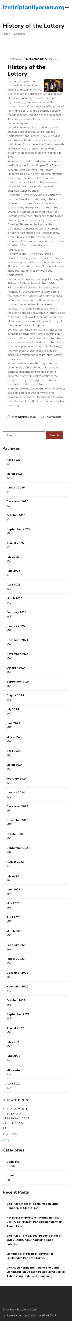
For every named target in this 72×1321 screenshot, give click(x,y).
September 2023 (18, 848)
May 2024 (13, 737)
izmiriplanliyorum (25, 416)
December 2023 (17, 806)
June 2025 (13, 570)
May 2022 (13, 1069)
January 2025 (15, 626)
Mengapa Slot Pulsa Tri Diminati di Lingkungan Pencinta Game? (29, 1256)
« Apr (6, 1140)
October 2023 (16, 834)
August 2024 (15, 695)
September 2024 (18, 681)
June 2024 (13, 723)
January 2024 (15, 792)
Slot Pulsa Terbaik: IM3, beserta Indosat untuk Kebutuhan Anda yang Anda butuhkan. (34, 1240)
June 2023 (13, 889)
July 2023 (12, 875)
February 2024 (16, 778)
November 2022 (17, 986)
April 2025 (13, 584)
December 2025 (17, 501)
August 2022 (15, 1028)
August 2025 (15, 543)
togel (10, 1175)
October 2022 (16, 1000)
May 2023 (13, 903)
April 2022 (13, 1083)
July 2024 (12, 709)
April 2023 (13, 917)
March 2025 (14, 598)
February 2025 (16, 612)
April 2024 (13, 751)
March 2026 (14, 473)
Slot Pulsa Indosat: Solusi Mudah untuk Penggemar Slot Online (32, 1206)
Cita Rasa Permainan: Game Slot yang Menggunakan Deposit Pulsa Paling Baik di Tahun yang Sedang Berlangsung (35, 1272)
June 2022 (13, 1055)
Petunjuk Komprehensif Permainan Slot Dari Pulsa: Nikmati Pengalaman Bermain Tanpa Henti (34, 1222)
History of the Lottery (26, 70)
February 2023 (16, 945)
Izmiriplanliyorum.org (23, 7)
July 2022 (12, 1042)
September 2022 (18, 1014)
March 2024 (14, 764)
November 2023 (17, 820)
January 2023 (15, 958)
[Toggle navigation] (66, 7)
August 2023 (15, 861)
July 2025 (12, 556)
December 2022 (17, 972)
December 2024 (17, 640)
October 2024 (16, 667)
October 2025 (16, 515)
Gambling (12, 1161)
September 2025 (18, 529)
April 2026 (13, 459)
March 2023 (14, 931)
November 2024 (17, 653)
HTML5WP (49, 1315)
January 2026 (15, 487)
